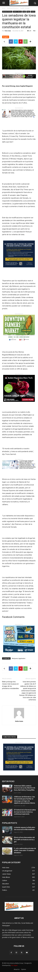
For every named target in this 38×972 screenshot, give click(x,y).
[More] (30, 41)
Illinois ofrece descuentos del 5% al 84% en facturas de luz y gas (24, 839)
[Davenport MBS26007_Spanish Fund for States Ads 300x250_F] (19, 269)
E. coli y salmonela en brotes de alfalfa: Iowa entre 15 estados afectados (25, 850)
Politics (33, 11)
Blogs (28, 11)
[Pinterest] (20, 41)
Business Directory (12, 8)
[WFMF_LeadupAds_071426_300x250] (19, 654)
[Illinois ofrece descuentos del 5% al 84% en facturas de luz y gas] (7, 840)
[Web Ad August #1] (19, 119)
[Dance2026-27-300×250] (19, 403)
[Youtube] (27, 952)
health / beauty (24, 8)
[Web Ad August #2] (19, 471)
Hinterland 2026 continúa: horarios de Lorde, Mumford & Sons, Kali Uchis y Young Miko (24, 788)
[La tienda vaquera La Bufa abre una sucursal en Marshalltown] (7, 830)
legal (24, 11)
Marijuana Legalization (18, 658)
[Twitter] (16, 41)
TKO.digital (14, 965)
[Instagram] (16, 952)
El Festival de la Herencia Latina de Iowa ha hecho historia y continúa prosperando (25, 812)
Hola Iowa (8, 31)
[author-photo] (19, 718)
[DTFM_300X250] (19, 343)
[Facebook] (11, 41)
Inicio (3, 8)
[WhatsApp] (25, 41)
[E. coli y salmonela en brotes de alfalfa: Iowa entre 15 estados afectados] (7, 851)
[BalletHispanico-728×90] (19, 80)
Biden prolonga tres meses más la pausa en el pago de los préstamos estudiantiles (10, 685)
